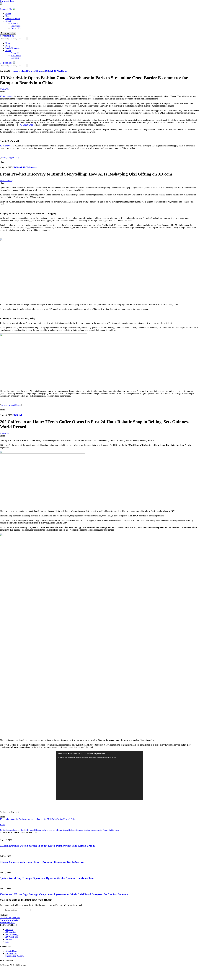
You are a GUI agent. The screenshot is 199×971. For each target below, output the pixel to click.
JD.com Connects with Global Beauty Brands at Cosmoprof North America (42, 862)
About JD (15, 23)
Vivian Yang (5, 89)
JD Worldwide (60, 71)
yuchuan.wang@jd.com (11, 405)
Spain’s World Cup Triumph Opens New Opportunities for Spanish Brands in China (47, 878)
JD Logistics (10, 932)
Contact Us (15, 28)
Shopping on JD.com (14, 956)
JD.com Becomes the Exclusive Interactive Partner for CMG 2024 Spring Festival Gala (37, 819)
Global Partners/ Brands (32, 71)
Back (2, 824)
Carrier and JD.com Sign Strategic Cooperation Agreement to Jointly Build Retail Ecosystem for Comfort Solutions (64, 894)
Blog (7, 16)
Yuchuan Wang (6, 180)
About (8, 21)
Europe (16, 71)
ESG (7, 942)
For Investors (11, 953)
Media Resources (12, 18)
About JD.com (11, 951)
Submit (4, 915)
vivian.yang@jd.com (10, 157)
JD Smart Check (27, 125)
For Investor (16, 26)
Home (8, 13)
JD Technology (30, 167)
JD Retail (48, 71)
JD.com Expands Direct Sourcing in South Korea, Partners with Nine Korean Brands (47, 845)
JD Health (9, 939)
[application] (99, 775)
